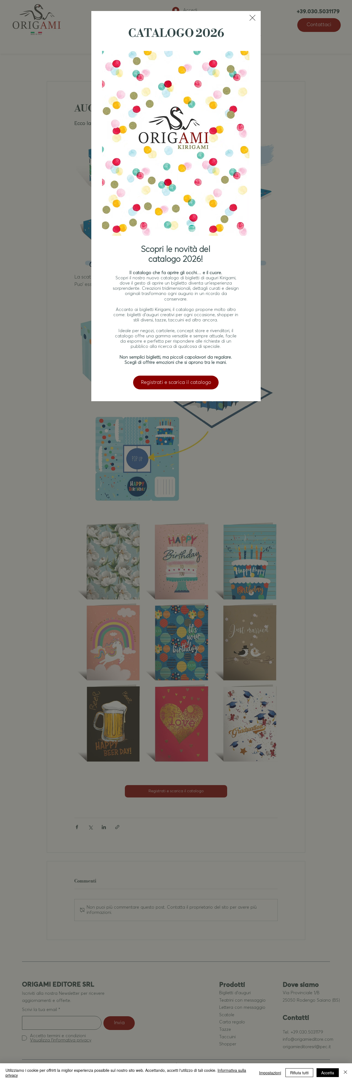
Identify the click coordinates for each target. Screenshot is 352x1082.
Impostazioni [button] (270, 1072)
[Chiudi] (345, 1073)
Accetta (327, 1072)
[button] (252, 18)
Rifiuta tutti (299, 1072)
